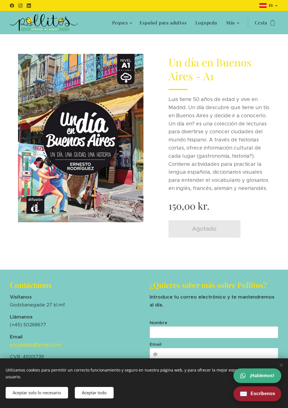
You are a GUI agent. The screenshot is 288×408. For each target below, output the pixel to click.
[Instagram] (20, 5)
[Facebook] (11, 5)
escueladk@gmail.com (35, 344)
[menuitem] (123, 23)
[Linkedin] (28, 5)
